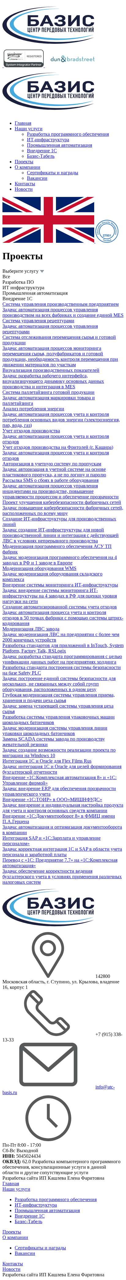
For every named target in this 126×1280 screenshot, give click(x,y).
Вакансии (37, 178)
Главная (23, 123)
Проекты (24, 161)
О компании (27, 167)
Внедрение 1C (42, 150)
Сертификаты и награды (52, 172)
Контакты (25, 183)
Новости (24, 189)
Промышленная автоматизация (59, 145)
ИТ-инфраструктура (48, 139)
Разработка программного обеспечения (68, 134)
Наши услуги (29, 128)
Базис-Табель (40, 156)
